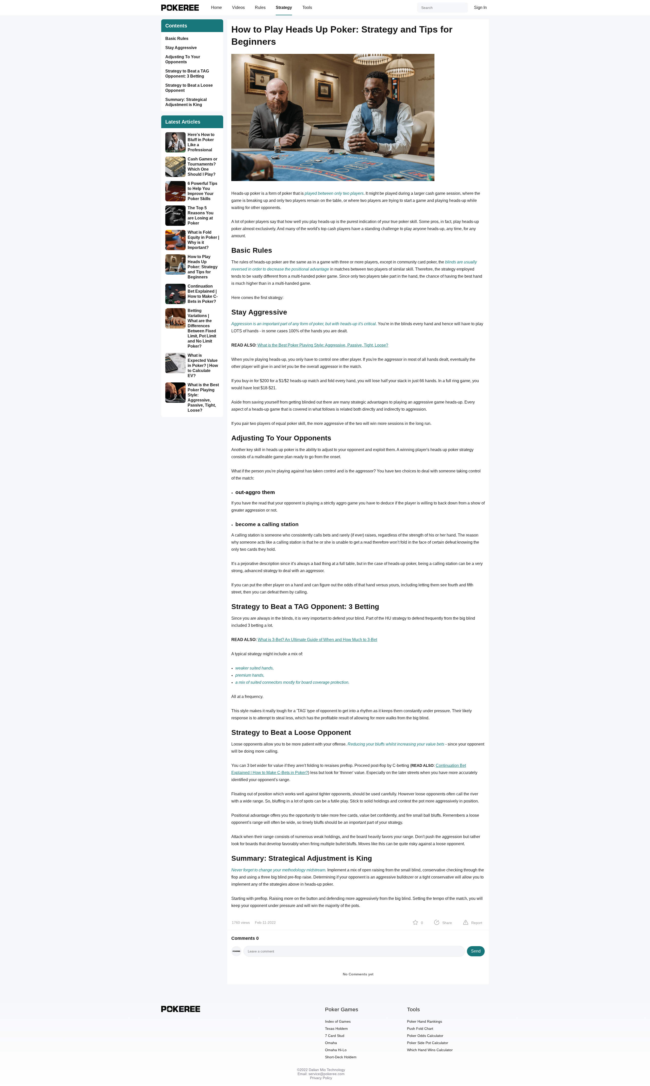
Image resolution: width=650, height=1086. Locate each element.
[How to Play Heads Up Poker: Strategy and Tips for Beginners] (176, 264)
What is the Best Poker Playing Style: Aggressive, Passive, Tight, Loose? (322, 345)
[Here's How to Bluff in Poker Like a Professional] (176, 142)
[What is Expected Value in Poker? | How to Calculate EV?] (176, 363)
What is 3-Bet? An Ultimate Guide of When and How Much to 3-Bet (317, 639)
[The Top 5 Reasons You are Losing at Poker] (176, 215)
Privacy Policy (321, 1078)
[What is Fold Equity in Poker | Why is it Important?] (176, 240)
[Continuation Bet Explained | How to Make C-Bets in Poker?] (176, 294)
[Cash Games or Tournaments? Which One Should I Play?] (176, 167)
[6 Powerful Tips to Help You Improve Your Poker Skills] (176, 191)
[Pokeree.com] (180, 1010)
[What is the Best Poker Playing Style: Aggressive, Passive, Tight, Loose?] (176, 392)
